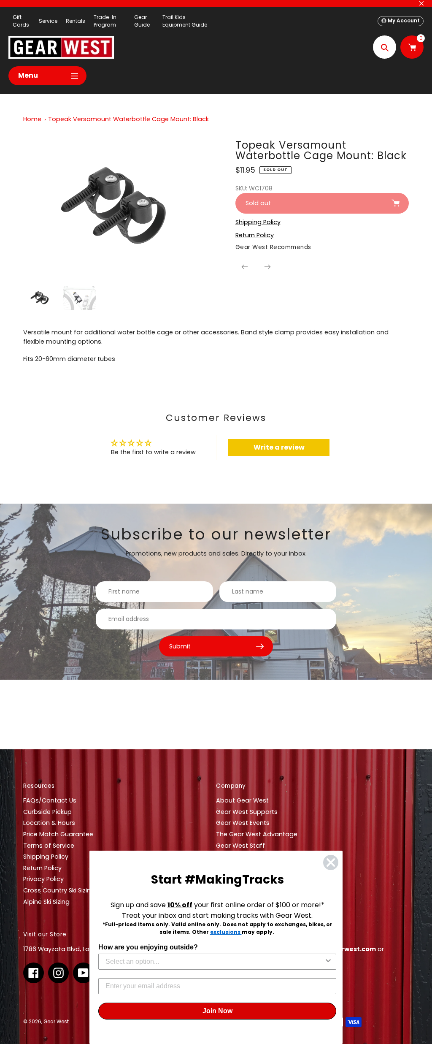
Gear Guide (142, 21)
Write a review (279, 447)
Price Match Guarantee (58, 834)
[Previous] (244, 267)
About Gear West (242, 800)
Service (48, 20)
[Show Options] (328, 961)
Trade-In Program (105, 21)
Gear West (56, 1021)
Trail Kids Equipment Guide (184, 21)
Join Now (217, 1010)
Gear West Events (243, 823)
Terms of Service (48, 845)
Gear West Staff (240, 845)
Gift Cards (21, 21)
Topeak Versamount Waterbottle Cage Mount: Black (128, 119)
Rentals (75, 20)
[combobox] (214, 961)
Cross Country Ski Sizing (59, 890)
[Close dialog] (330, 862)
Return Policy (42, 868)
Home (32, 119)
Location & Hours (49, 823)
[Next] (267, 267)
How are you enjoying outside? (148, 947)
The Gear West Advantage (256, 834)
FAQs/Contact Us (49, 800)
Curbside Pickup (47, 812)
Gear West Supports (247, 812)
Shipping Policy (45, 856)
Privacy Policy (43, 879)
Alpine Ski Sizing (46, 902)
